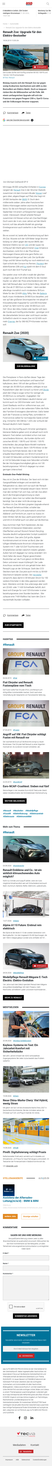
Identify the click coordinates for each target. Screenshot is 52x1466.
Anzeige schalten (30, 1216)
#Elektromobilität (23, 816)
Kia (24, 266)
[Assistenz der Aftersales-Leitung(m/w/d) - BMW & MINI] (9, 1190)
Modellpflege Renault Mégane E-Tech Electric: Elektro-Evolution (25, 979)
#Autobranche (18, 866)
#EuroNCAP (17, 782)
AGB (17, 1460)
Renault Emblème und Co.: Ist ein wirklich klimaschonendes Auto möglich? (22, 873)
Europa (42, 187)
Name (5, 1263)
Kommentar (7, 1274)
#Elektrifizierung (20, 813)
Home (5, 24)
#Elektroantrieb (36, 813)
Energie (11, 321)
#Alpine (16, 921)
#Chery (16, 1096)
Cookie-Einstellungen (40, 1460)
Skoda (46, 389)
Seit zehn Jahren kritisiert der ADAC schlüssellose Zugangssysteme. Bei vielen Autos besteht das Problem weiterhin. (23, 1058)
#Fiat (15, 678)
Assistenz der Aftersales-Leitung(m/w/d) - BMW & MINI (21, 1199)
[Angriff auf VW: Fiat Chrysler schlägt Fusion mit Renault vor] (26, 713)
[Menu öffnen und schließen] (4, 4)
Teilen (28, 113)
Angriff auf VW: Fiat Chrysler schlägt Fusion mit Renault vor (24, 736)
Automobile (14, 24)
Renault (17, 190)
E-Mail (5, 1253)
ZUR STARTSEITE (13, 625)
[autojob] (44, 1178)
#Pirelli (15, 1148)
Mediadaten (19, 1445)
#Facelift (7, 813)
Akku (24, 293)
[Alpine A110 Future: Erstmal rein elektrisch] (26, 904)
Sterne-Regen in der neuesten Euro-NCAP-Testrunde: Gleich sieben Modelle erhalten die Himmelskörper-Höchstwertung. (25, 791)
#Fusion (16, 730)
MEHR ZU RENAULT (13, 997)
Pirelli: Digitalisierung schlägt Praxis (24, 1152)
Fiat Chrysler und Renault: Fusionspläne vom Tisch (18, 684)
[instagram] (25, 1418)
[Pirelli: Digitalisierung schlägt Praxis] (26, 1131)
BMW (24, 199)
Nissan (39, 193)
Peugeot (40, 263)
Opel (37, 248)
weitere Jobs (10, 1216)
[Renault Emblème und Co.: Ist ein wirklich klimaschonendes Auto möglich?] (26, 849)
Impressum (9, 1460)
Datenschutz (26, 1460)
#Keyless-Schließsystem (22, 1041)
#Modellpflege (31, 810)
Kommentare (12, 113)
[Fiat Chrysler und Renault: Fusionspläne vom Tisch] (26, 661)
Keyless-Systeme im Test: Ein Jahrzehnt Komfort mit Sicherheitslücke (20, 1048)
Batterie (43, 293)
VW (26, 245)
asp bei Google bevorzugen (18, 120)
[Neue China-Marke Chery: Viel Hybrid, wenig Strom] (26, 1079)
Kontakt (35, 1445)
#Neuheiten (18, 810)
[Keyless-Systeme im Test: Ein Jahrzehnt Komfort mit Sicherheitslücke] (26, 1024)
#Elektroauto (8, 816)
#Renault (8, 644)
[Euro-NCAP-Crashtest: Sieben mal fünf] (26, 765)
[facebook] (19, 1418)
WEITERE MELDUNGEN (15, 801)
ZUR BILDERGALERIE (26, 366)
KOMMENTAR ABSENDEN (26, 1316)
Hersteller (37, 575)
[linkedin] (31, 1418)
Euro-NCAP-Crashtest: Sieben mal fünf (26, 786)
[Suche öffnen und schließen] (47, 4)
